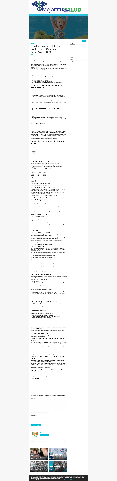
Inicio (32, 14)
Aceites (62, 14)
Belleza (57, 14)
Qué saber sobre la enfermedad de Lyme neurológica (39, 468)
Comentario (33, 398)
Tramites (72, 61)
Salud (32, 43)
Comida (42, 14)
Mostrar (36, 72)
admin (33, 55)
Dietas (38, 14)
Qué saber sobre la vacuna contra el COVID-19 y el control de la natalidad (56, 456)
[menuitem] (31, 15)
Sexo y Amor (52, 14)
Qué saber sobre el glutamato (38, 457)
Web (31, 419)
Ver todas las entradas (44, 434)
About (75, 14)
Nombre (32, 411)
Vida (35, 14)
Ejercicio (47, 14)
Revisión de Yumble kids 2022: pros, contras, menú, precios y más (56, 468)
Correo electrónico (34, 415)
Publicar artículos (68, 14)
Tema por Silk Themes (67, 479)
